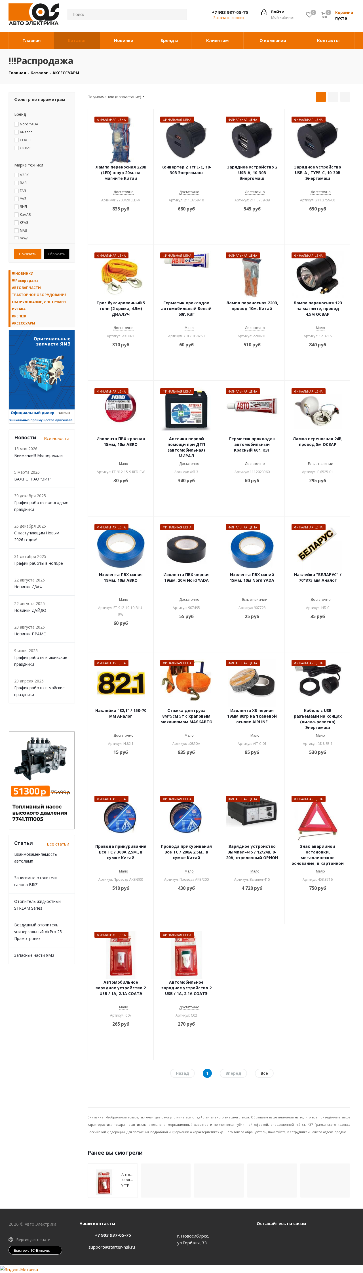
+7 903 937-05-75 (230, 12)
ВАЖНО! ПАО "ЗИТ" (33, 479)
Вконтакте (262, 1236)
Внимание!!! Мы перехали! (39, 455)
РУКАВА (19, 309)
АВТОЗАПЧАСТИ (26, 287)
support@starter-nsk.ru (111, 1247)
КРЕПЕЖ (19, 316)
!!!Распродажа (25, 280)
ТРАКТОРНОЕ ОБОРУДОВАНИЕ (39, 294)
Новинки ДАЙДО (30, 610)
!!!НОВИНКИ (22, 273)
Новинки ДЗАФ (28, 586)
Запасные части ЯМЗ (34, 955)
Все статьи (58, 844)
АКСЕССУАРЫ (23, 323)
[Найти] (178, 14)
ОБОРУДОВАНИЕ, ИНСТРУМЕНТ (40, 302)
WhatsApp (276, 1236)
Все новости (56, 438)
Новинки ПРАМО (30, 633)
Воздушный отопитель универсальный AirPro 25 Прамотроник (38, 931)
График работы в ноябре (38, 563)
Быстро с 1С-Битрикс (32, 1250)
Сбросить (56, 253)
